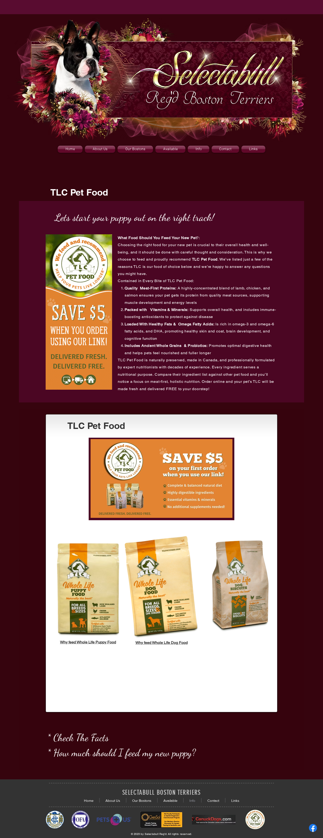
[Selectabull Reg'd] (313, 828)
